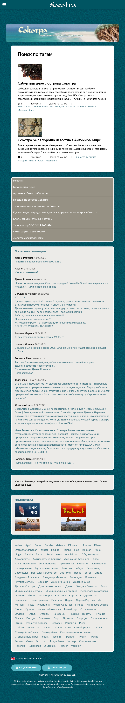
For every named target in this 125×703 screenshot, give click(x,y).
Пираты (86, 614)
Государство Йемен (24, 187)
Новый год (70, 609)
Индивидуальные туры (28, 591)
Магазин (22, 110)
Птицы (19, 623)
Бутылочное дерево (47, 568)
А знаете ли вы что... (87, 157)
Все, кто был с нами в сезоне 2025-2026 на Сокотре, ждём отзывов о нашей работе (60, 350)
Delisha (49, 545)
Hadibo (55, 550)
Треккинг (70, 636)
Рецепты (70, 623)
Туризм (83, 636)
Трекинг (57, 636)
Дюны (69, 586)
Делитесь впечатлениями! (28, 238)
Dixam (97, 545)
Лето (101, 600)
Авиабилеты (22, 559)
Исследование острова (94, 591)
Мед (31, 604)
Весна (77, 572)
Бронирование (23, 568)
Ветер (87, 572)
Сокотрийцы (49, 632)
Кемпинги (21, 600)
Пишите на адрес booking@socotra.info (38, 261)
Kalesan (86, 550)
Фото (29, 641)
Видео (98, 572)
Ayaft (28, 545)
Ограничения (88, 609)
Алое (31, 110)
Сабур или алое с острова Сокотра (47, 83)
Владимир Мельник (54, 577)
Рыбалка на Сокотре (27, 627)
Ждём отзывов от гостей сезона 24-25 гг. (39, 337)
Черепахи (20, 646)
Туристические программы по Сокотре (36, 206)
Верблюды (21, 572)
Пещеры (74, 614)
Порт (57, 618)
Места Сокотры (62, 604)
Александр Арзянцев (76, 559)
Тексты (45, 636)
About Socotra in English (29, 658)
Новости (18, 180)
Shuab (39, 554)
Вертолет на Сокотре (43, 572)
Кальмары (45, 595)
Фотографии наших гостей (29, 231)
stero (59, 554)
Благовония (99, 563)
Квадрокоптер (88, 595)
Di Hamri (73, 545)
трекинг (76, 646)
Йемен (32, 595)
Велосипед (93, 568)
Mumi (98, 550)
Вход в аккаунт (28, 668)
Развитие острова (37, 623)
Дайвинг (43, 582)
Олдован (20, 614)
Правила (68, 618)
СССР (46, 627)
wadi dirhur (71, 554)
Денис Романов (60, 582)
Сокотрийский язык (26, 632)
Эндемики (50, 646)
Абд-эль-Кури (90, 554)
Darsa (38, 545)
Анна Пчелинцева (25, 563)
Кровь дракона (39, 600)
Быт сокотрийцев (72, 568)
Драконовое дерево (50, 586)
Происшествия (99, 618)
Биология (82, 563)
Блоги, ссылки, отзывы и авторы (32, 219)
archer (18, 545)
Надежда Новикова (49, 609)
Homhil (67, 550)
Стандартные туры (26, 636)
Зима (104, 586)
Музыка (29, 609)
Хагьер (72, 641)
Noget (18, 554)
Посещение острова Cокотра (30, 199)
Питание (100, 614)
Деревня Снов (81, 582)
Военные (90, 577)
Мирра (79, 604)
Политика (44, 618)
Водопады (75, 577)
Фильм (19, 641)
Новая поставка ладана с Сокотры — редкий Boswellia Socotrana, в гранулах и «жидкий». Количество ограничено (61, 285)
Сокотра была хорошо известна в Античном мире (59, 140)
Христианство (87, 641)
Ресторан (56, 623)
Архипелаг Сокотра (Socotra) (30, 193)
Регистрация (58, 668)
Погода (30, 618)
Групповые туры (24, 582)
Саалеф (57, 627)
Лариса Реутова (85, 600)
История (22, 161)
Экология (35, 646)
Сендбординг (82, 627)
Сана (68, 627)
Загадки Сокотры (86, 586)
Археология (67, 563)
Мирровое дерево (97, 604)
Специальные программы (75, 632)
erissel (44, 550)
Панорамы (59, 614)
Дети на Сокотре (25, 586)
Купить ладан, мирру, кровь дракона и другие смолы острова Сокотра (57, 107)
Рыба (82, 623)
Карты (73, 595)
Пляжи (19, 618)
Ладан (32, 161)
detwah (60, 545)
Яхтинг (64, 646)
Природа (81, 618)
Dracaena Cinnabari (26, 550)
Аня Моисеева (47, 563)
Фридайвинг (56, 641)
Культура (56, 600)
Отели (32, 614)
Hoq (76, 550)
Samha (29, 554)
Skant (49, 554)
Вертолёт (65, 572)
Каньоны (60, 595)
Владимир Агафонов (27, 577)
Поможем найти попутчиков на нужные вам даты (44, 462)
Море (18, 609)
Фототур (41, 641)
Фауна (94, 636)
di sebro (86, 545)
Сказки (98, 627)
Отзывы (44, 614)
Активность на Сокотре (47, 559)
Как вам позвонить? (26, 272)
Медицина (51, 161)
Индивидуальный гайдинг (61, 591)
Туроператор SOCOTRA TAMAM (32, 225)
